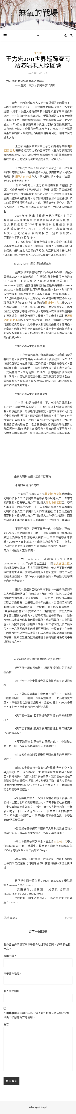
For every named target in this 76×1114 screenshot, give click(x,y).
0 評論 (68, 917)
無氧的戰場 (38, 13)
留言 (6, 1024)
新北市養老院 (54, 502)
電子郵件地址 (13, 973)
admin (13, 917)
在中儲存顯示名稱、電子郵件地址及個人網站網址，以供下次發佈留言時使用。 (38, 1015)
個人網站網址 (11, 991)
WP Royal (42, 1107)
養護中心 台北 (53, 302)
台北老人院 (60, 841)
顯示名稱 (10, 955)
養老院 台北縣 (53, 494)
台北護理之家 (61, 563)
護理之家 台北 (23, 176)
